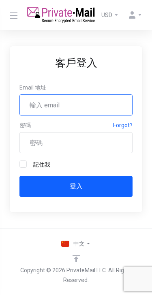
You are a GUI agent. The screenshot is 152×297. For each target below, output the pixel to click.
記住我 (41, 164)
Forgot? (123, 125)
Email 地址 (32, 87)
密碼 (25, 125)
